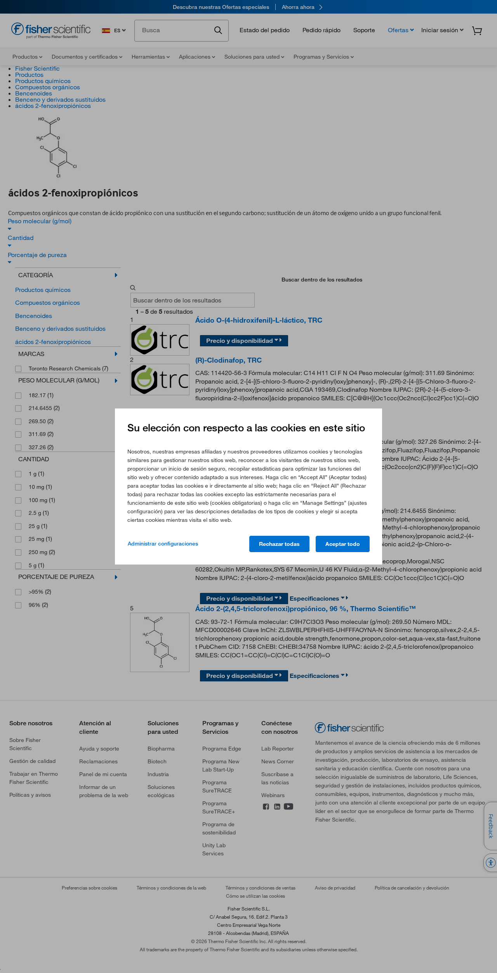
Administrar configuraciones (163, 543)
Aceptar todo (342, 543)
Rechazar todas (279, 543)
